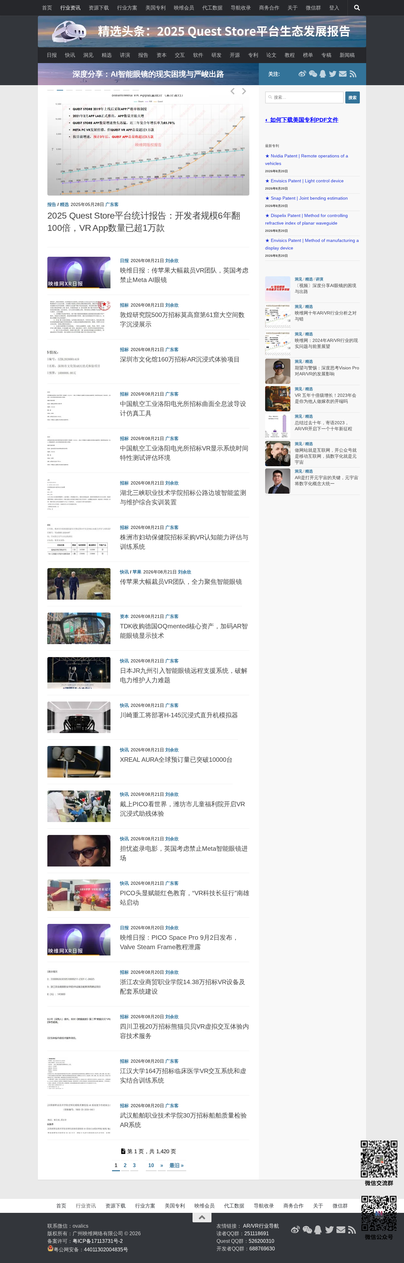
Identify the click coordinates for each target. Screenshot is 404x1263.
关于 (293, 7)
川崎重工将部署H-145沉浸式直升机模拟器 (179, 702)
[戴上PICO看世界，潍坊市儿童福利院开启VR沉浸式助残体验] (78, 797)
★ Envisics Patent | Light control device (304, 181)
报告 (143, 55)
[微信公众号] (312, 74)
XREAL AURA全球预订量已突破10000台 (176, 747)
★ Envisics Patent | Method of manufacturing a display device (312, 244)
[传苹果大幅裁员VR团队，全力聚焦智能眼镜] (78, 574)
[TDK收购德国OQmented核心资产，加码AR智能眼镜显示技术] (78, 619)
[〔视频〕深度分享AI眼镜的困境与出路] (148, 145)
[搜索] (357, 8)
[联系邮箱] (343, 74)
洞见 (88, 55)
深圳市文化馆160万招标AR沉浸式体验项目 (180, 347)
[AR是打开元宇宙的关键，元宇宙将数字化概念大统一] (277, 481)
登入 (334, 7)
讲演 (125, 55)
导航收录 (241, 7)
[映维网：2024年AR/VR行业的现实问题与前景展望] (277, 343)
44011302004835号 (106, 1237)
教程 (290, 55)
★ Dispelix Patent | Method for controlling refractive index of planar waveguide (306, 219)
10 (136, 90)
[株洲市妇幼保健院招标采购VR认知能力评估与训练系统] (78, 530)
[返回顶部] (202, 1205)
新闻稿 (347, 55)
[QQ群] (322, 74)
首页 (47, 7)
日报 (52, 55)
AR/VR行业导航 (261, 1213)
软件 (198, 55)
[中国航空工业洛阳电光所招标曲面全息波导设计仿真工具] (78, 396)
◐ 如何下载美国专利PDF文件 (301, 120)
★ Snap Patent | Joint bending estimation (306, 198)
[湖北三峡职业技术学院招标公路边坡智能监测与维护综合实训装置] (78, 485)
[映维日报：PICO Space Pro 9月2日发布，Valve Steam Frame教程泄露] (78, 930)
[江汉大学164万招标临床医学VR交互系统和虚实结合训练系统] (78, 1064)
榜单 (308, 55)
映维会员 (184, 7)
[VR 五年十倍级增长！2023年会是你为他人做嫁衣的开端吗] (277, 398)
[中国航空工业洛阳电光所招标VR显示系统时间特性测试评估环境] (78, 441)
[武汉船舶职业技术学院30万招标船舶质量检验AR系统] (78, 1108)
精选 (107, 55)
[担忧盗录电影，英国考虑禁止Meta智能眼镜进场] (78, 841)
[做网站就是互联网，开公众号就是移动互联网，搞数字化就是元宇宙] (277, 453)
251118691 (256, 1221)
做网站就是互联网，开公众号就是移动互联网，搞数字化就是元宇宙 (326, 456)
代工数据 (212, 7)
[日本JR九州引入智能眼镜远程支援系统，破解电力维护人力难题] (78, 663)
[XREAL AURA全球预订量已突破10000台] (78, 752)
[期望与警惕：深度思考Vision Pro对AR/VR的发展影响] (277, 371)
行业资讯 (70, 7)
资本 (162, 55)
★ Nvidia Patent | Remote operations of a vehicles (306, 160)
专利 (253, 55)
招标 (124, 292)
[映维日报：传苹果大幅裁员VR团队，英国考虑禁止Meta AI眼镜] (78, 263)
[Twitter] (332, 74)
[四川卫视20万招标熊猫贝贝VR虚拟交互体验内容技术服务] (78, 1019)
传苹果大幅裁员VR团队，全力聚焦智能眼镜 (181, 569)
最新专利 (272, 146)
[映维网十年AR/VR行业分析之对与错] (277, 316)
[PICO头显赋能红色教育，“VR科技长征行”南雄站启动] (78, 886)
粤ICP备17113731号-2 (98, 1228)
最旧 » (176, 1152)
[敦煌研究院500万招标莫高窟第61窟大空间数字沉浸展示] (78, 307)
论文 (271, 55)
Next (244, 90)
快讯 (70, 55)
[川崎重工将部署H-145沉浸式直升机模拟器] (78, 708)
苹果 (137, 559)
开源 (235, 55)
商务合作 (269, 7)
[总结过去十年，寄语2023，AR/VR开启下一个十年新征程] (277, 426)
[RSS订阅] (353, 74)
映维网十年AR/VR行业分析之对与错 (148, 74)
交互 (180, 55)
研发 (216, 55)
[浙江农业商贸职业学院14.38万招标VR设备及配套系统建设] (78, 975)
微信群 (313, 7)
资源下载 (99, 7)
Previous (232, 90)
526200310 (261, 1228)
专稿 (326, 55)
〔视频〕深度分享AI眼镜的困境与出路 (120, 215)
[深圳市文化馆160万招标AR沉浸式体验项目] (78, 352)
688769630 (262, 1236)
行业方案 (127, 7)
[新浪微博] (302, 74)
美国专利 (156, 7)
